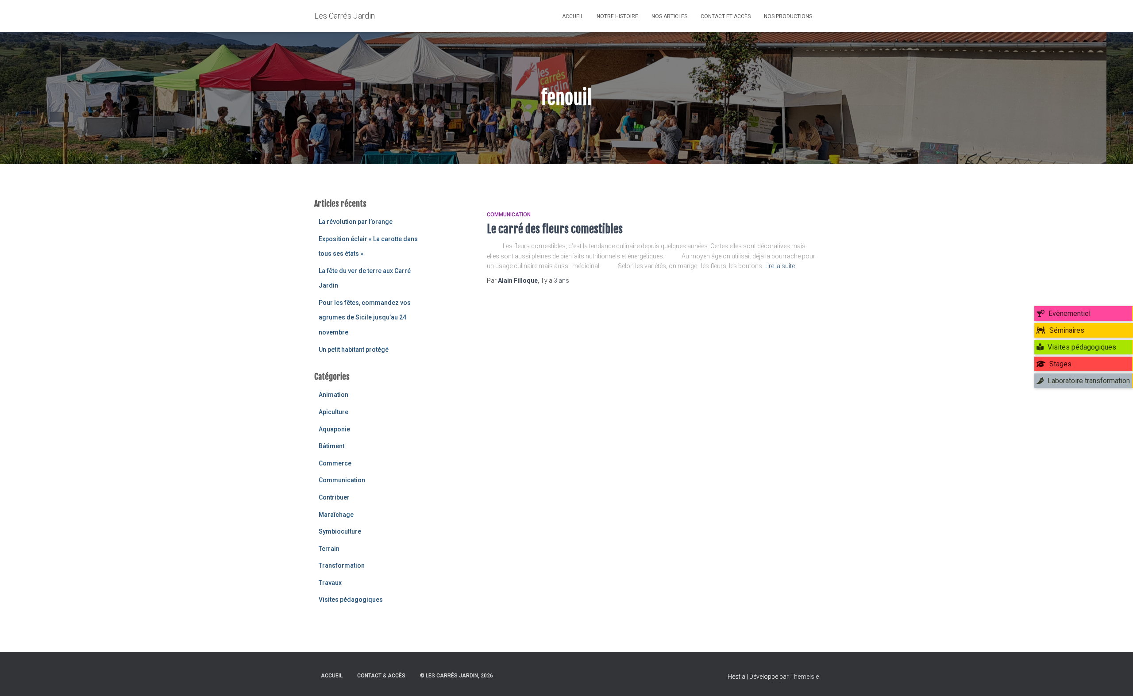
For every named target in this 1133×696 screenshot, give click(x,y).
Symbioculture (340, 531)
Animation (333, 394)
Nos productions (788, 16)
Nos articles (669, 16)
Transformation (342, 565)
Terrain (329, 548)
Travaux (330, 582)
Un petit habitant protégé (354, 349)
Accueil (572, 16)
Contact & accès (381, 676)
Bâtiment (331, 446)
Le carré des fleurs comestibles (555, 229)
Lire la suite (779, 265)
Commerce (335, 463)
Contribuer (334, 497)
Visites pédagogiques (351, 599)
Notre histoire (617, 16)
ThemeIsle (804, 676)
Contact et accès (726, 16)
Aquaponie (334, 429)
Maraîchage (336, 514)
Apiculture (333, 411)
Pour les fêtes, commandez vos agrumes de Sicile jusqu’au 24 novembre (365, 317)
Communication (342, 480)
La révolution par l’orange (356, 221)
